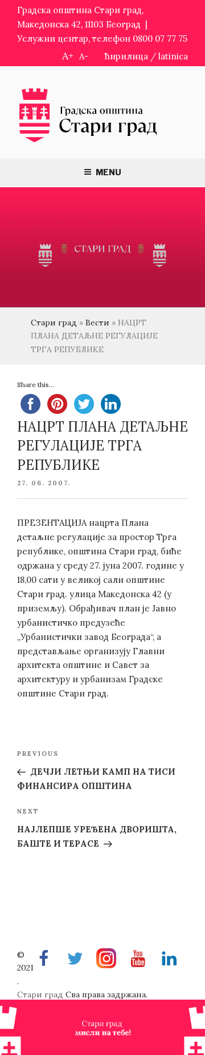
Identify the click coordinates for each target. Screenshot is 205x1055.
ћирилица (126, 56)
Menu (108, 172)
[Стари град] (88, 141)
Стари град (54, 322)
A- (83, 56)
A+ (67, 55)
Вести (97, 322)
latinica (173, 56)
